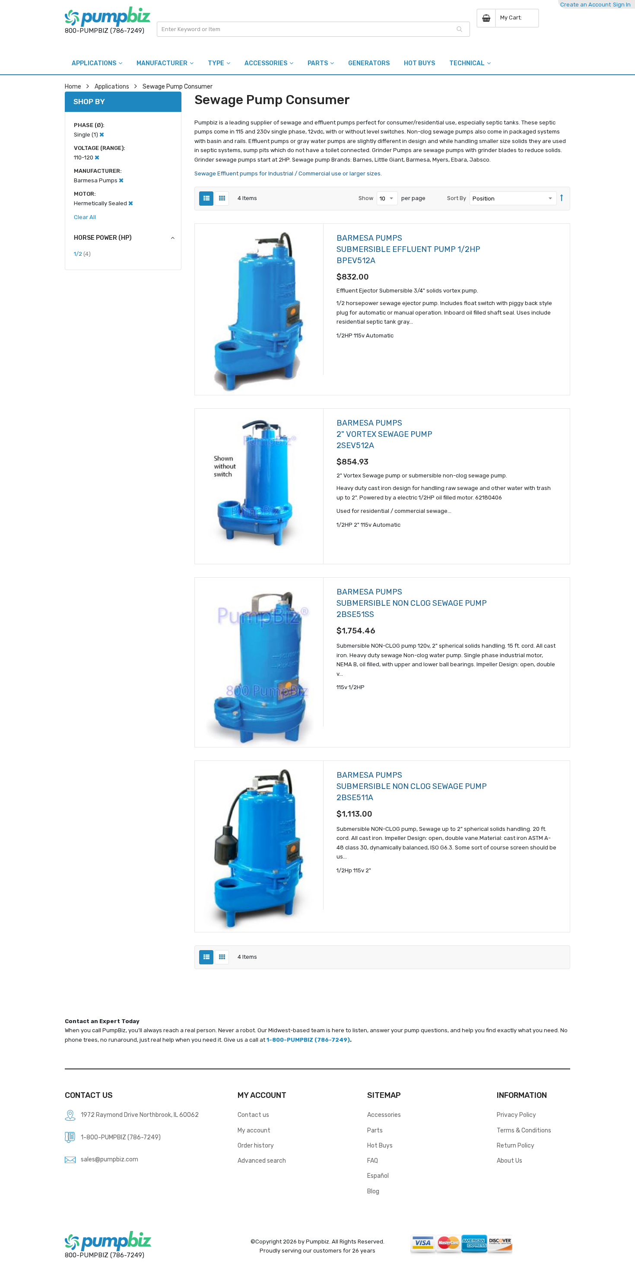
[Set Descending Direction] (561, 198)
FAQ (372, 1160)
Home (73, 86)
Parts (375, 1130)
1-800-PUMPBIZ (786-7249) (308, 1040)
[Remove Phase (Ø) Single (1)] (101, 134)
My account (254, 1130)
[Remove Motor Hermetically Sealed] (130, 203)
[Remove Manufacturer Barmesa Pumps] (121, 180)
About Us (509, 1160)
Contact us (253, 1114)
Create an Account (585, 4)
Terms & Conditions (524, 1130)
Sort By (456, 198)
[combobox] (313, 29)
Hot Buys (380, 1145)
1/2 (82, 253)
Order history (256, 1145)
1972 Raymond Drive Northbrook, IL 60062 (140, 1114)
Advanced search (262, 1160)
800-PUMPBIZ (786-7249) (104, 31)
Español (378, 1175)
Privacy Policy (516, 1114)
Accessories (384, 1114)
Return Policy (515, 1145)
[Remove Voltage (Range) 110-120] (97, 157)
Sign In (622, 4)
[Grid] (222, 198)
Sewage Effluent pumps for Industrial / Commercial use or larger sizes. (288, 173)
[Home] (107, 16)
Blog (373, 1191)
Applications (112, 86)
